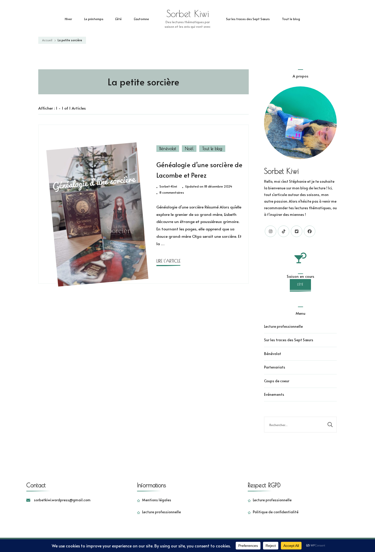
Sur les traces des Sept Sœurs (248, 19)
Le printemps (93, 19)
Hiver (68, 19)
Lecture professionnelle (283, 326)
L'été (300, 284)
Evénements (274, 394)
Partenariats (274, 367)
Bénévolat (167, 148)
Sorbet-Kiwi (168, 186)
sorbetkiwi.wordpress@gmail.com (62, 499)
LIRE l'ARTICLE (168, 261)
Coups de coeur (276, 380)
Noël (189, 148)
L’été (118, 19)
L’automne (141, 19)
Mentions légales (156, 499)
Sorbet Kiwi (187, 13)
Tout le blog (291, 19)
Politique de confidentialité (275, 511)
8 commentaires (171, 192)
